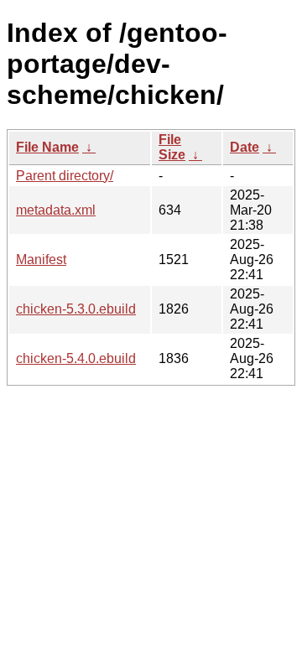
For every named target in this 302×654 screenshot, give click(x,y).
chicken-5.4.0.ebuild (76, 358)
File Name (47, 147)
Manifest (41, 259)
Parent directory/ (64, 176)
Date (244, 147)
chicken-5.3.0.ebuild (76, 309)
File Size (172, 147)
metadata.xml (56, 210)
